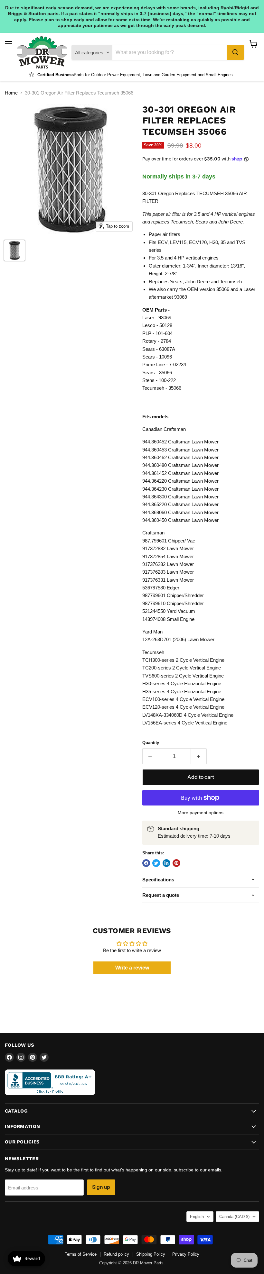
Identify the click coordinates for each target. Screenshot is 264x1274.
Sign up (101, 1187)
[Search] (235, 52)
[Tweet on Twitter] (156, 863)
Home (11, 93)
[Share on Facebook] (146, 863)
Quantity (150, 742)
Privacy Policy (185, 1254)
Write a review (132, 967)
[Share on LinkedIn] (166, 863)
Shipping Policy (150, 1254)
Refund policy (116, 1254)
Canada (234, 1216)
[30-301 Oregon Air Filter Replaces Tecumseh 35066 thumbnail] (14, 250)
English (197, 1216)
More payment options (200, 812)
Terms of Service (81, 1254)
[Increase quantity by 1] (199, 756)
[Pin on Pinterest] (176, 863)
